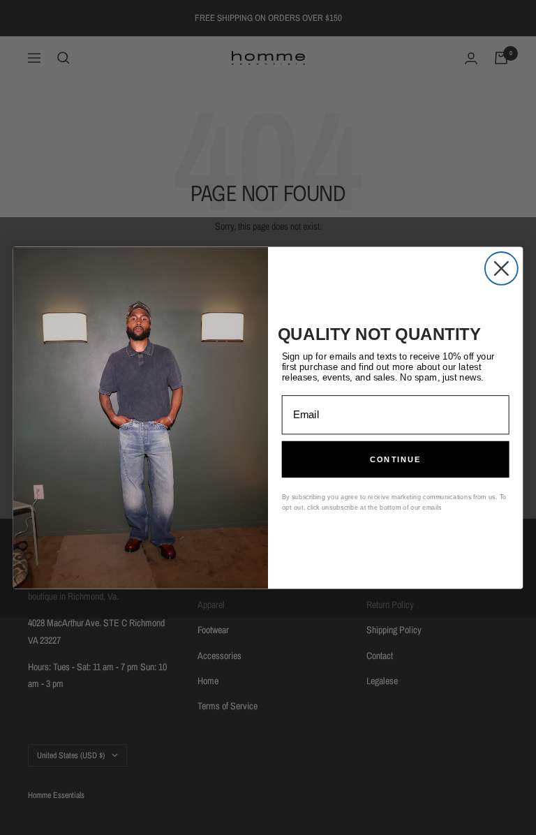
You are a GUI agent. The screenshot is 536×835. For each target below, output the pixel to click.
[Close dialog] (501, 268)
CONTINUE (396, 459)
